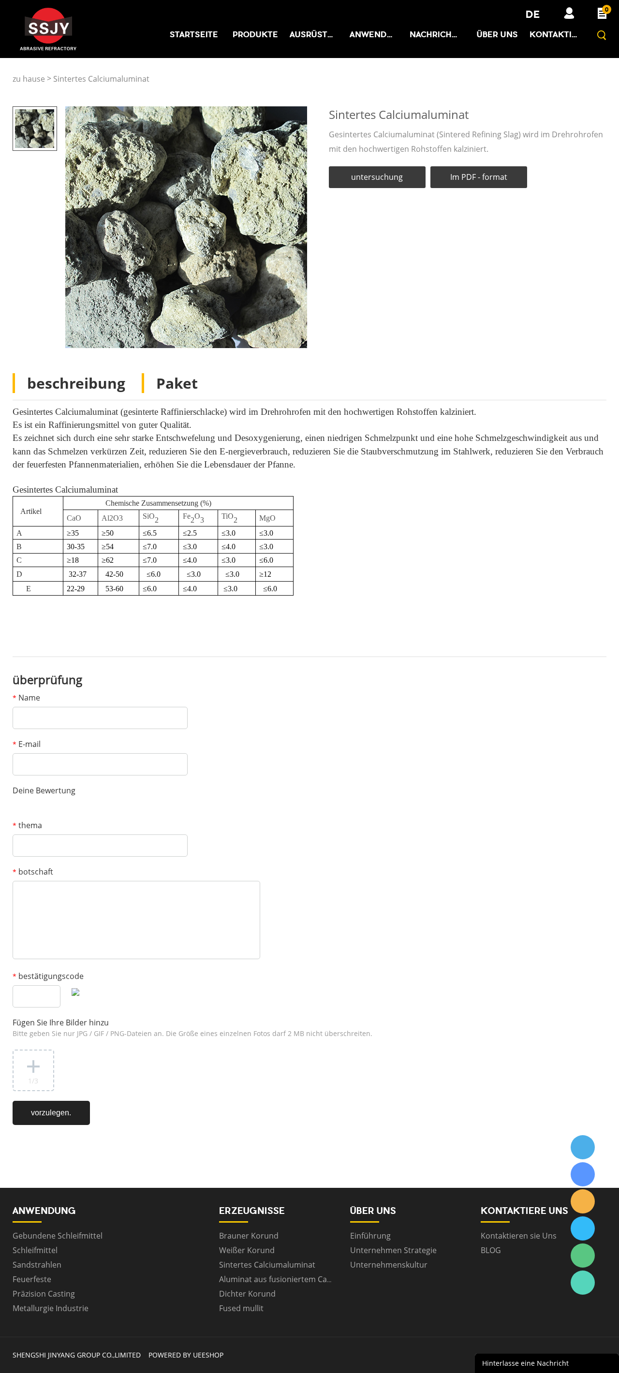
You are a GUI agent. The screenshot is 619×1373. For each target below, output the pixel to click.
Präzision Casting (44, 1293)
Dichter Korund (247, 1293)
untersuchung (377, 177)
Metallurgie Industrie (50, 1308)
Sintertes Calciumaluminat (101, 78)
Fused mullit (241, 1308)
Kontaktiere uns (554, 34)
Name (26, 697)
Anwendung (374, 34)
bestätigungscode (48, 976)
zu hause (29, 78)
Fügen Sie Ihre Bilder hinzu (192, 1027)
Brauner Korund (249, 1235)
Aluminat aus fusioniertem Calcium (283, 1279)
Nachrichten (434, 34)
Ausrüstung (314, 34)
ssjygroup (583, 1147)
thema (27, 825)
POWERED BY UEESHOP (185, 1354)
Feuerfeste (32, 1279)
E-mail (27, 744)
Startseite (194, 34)
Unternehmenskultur (388, 1264)
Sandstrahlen (37, 1264)
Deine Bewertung (44, 790)
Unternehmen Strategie (393, 1250)
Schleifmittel (35, 1250)
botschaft (33, 871)
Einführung (370, 1235)
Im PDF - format (478, 177)
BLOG (491, 1250)
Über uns (497, 34)
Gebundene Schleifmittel (58, 1235)
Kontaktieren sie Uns (519, 1235)
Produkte (255, 34)
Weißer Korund (247, 1250)
